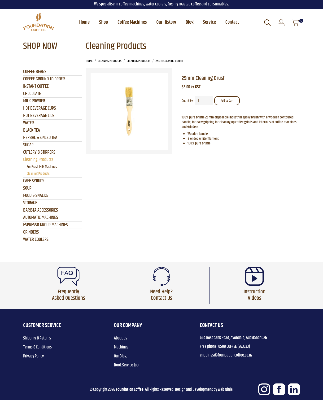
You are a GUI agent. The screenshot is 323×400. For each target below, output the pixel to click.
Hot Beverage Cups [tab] (39, 108)
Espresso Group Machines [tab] (45, 225)
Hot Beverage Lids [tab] (38, 115)
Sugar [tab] (28, 145)
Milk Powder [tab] (34, 101)
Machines (121, 347)
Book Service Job (126, 365)
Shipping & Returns (37, 338)
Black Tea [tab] (31, 130)
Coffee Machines (132, 22)
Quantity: (187, 101)
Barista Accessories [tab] (40, 210)
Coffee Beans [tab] (34, 71)
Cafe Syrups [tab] (33, 181)
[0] (295, 22)
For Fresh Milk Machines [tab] (42, 167)
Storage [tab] (30, 203)
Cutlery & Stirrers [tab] (39, 152)
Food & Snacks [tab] (35, 195)
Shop (103, 22)
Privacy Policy (33, 356)
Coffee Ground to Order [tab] (44, 79)
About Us (120, 338)
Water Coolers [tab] (35, 239)
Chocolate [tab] (32, 93)
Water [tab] (28, 123)
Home (84, 22)
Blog (189, 22)
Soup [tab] (27, 188)
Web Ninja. (225, 389)
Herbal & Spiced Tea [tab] (40, 137)
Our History (166, 22)
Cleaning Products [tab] (38, 159)
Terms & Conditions (37, 347)
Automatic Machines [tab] (40, 217)
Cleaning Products (110, 61)
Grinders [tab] (31, 232)
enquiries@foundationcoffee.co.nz (226, 355)
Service (209, 22)
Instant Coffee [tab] (36, 86)
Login (281, 22)
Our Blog (120, 356)
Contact (232, 22)
